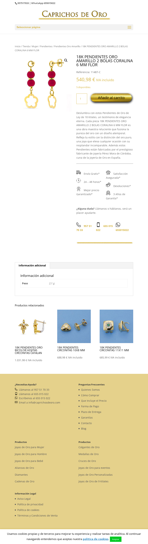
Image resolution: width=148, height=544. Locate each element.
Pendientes (46, 46)
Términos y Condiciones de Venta (37, 515)
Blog (83, 428)
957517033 (23, 3)
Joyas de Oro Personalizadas (96, 474)
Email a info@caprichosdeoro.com (39, 402)
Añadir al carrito (111, 97)
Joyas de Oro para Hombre (31, 454)
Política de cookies (28, 510)
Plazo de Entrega (91, 412)
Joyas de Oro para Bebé (29, 461)
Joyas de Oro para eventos (94, 467)
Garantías (87, 417)
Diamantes (21, 474)
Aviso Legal (24, 498)
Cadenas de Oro (24, 481)
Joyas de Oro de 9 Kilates (93, 481)
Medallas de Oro (89, 454)
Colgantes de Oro (89, 447)
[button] (66, 60)
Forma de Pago (90, 406)
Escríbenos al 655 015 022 (34, 398)
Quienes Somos (90, 389)
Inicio (18, 46)
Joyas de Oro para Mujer (29, 447)
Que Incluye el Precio (93, 400)
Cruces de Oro (87, 461)
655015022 (49, 3)
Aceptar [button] (115, 539)
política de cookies (95, 539)
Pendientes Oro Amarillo (67, 46)
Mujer (35, 46)
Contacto (86, 423)
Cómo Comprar (90, 395)
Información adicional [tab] (32, 265)
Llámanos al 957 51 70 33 (33, 389)
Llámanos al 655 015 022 (33, 394)
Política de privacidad (30, 504)
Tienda (26, 46)
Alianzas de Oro (24, 467)
